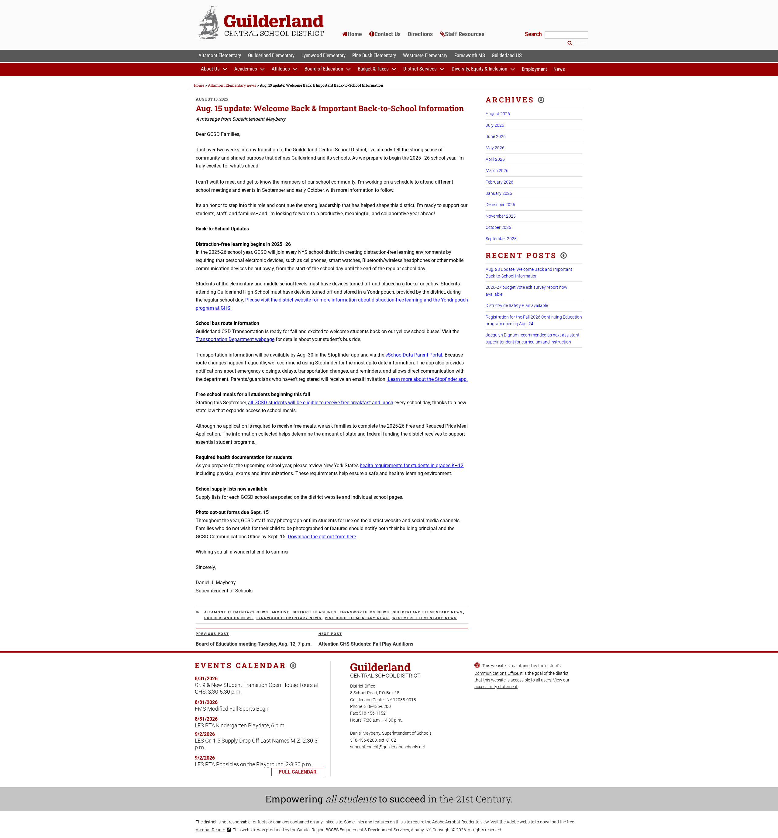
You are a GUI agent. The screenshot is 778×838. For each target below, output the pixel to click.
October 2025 (498, 227)
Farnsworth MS (469, 55)
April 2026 (495, 159)
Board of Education (324, 69)
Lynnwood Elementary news (289, 618)
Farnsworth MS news (365, 612)
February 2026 (499, 182)
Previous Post (212, 634)
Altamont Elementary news (236, 612)
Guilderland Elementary (271, 55)
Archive (281, 612)
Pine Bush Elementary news (357, 618)
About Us (210, 69)
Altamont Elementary (219, 55)
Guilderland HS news (228, 618)
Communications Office (496, 673)
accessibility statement (496, 686)
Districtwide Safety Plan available (517, 305)
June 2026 (496, 136)
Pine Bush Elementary (374, 55)
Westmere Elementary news (424, 618)
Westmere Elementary (425, 55)
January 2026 (499, 193)
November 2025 (501, 216)
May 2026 (495, 147)
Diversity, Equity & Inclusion (479, 69)
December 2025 (500, 204)
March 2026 (497, 170)
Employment (534, 69)
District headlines (315, 612)
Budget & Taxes (373, 69)
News (559, 69)
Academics (245, 69)
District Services (420, 69)
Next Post (330, 634)
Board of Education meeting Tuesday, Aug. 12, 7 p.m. (254, 644)
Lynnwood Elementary (323, 55)
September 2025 (501, 238)
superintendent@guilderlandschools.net (387, 746)
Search (534, 34)
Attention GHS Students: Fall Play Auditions (365, 644)
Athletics (281, 69)
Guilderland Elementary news (428, 612)
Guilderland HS (507, 55)
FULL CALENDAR (297, 772)
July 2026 (495, 125)
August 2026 (498, 113)
